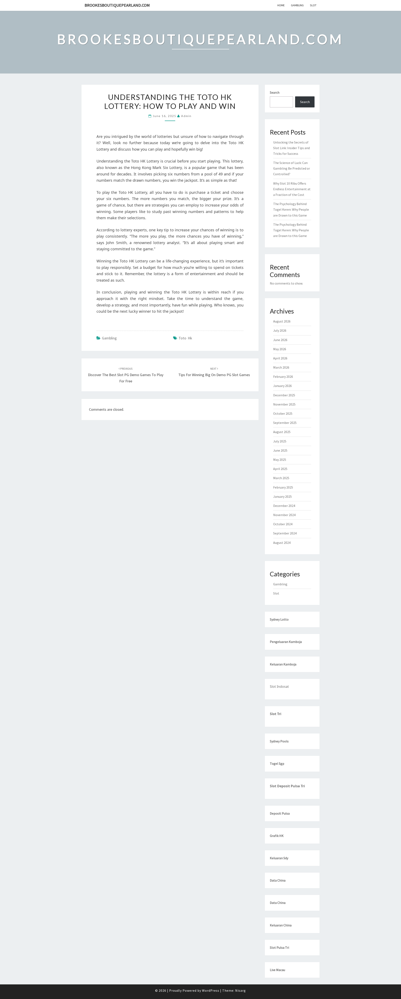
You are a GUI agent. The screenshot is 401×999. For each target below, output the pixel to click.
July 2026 (279, 330)
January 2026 (282, 386)
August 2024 (282, 542)
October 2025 (282, 413)
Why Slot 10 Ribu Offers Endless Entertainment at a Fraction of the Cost (292, 189)
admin (186, 116)
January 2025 (282, 496)
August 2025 (282, 432)
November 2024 (284, 515)
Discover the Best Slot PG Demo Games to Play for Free (125, 375)
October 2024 (282, 524)
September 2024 (285, 533)
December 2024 (284, 506)
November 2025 (284, 404)
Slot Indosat (279, 686)
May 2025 (279, 459)
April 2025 (280, 469)
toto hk (185, 338)
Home (281, 5)
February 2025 (283, 487)
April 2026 (280, 358)
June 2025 (280, 450)
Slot (313, 5)
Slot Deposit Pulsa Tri (287, 786)
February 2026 (283, 376)
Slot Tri (275, 714)
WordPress (210, 990)
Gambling (297, 5)
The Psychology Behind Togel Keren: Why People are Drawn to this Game (291, 209)
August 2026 (282, 321)
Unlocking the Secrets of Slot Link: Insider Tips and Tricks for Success (291, 148)
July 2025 (279, 441)
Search (274, 92)
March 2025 (281, 478)
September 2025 (285, 423)
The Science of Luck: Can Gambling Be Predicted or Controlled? (291, 168)
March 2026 (281, 367)
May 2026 (279, 349)
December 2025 (284, 395)
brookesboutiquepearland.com (117, 5)
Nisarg (240, 990)
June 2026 (280, 340)
